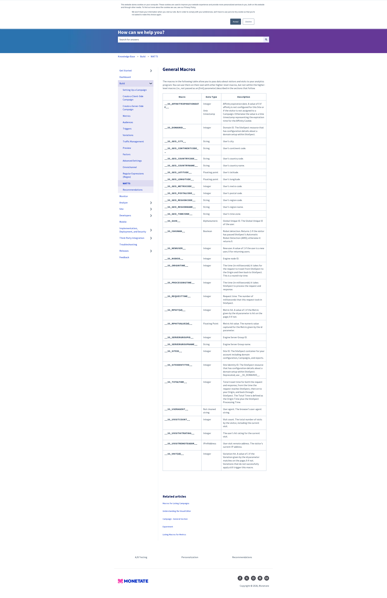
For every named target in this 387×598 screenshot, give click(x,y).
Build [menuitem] (122, 83)
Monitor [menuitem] (123, 196)
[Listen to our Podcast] (260, 578)
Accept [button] (235, 21)
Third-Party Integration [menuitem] (131, 237)
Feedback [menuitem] (124, 257)
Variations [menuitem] (128, 135)
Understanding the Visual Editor (177, 511)
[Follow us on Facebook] (240, 578)
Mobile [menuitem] (123, 221)
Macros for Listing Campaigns (176, 503)
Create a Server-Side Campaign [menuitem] (133, 108)
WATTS (154, 56)
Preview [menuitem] (127, 147)
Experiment (168, 526)
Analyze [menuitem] (123, 202)
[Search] (266, 39)
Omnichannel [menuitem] (130, 167)
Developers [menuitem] (125, 215)
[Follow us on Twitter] (246, 578)
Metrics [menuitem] (126, 115)
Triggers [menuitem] (127, 128)
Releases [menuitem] (124, 250)
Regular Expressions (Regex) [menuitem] (133, 175)
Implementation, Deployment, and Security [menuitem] (132, 230)
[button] (151, 71)
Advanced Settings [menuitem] (132, 160)
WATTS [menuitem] (126, 183)
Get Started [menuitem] (125, 70)
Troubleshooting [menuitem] (128, 244)
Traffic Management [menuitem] (133, 141)
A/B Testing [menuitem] (141, 557)
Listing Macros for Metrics (174, 534)
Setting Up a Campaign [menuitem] (135, 89)
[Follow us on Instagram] (253, 578)
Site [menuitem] (121, 208)
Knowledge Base (126, 56)
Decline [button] (248, 21)
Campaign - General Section (175, 519)
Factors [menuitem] (126, 154)
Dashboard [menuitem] (125, 76)
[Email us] (266, 578)
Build (142, 56)
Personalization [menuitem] (189, 557)
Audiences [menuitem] (128, 122)
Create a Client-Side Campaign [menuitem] (133, 98)
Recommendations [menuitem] (133, 189)
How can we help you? (141, 32)
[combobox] (190, 39)
